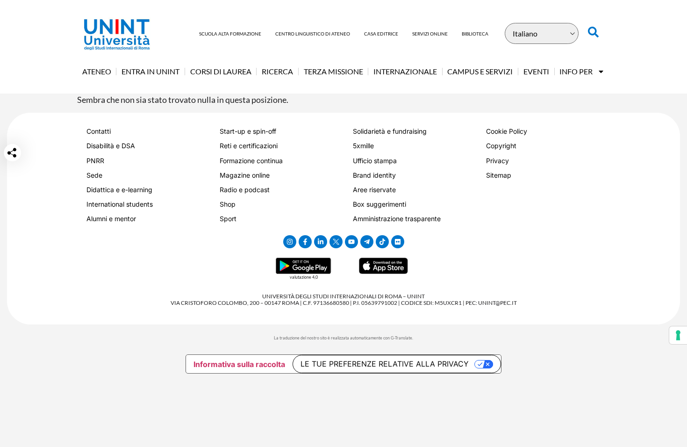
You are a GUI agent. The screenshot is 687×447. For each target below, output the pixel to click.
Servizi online (430, 33)
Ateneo (96, 71)
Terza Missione (333, 71)
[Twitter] (336, 241)
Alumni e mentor (111, 219)
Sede (94, 175)
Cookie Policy (506, 131)
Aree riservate (374, 190)
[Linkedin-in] (320, 241)
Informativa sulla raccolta (239, 364)
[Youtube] (351, 241)
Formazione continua (251, 161)
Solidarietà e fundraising (390, 131)
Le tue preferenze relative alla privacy (385, 363)
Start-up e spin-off (248, 131)
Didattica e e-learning (119, 190)
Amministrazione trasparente (397, 219)
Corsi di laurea (220, 71)
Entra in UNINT (150, 71)
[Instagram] (289, 241)
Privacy (497, 161)
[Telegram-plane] (366, 241)
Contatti (98, 131)
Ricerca (277, 71)
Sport (228, 219)
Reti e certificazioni (249, 146)
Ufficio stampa (375, 161)
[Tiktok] (382, 241)
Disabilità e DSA (110, 146)
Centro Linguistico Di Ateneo (312, 33)
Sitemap (498, 175)
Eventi (536, 71)
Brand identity (374, 175)
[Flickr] (397, 241)
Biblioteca (475, 33)
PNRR (95, 161)
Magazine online (245, 175)
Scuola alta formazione (230, 33)
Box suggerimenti (379, 204)
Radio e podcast (245, 190)
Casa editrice (381, 33)
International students (119, 204)
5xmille (363, 146)
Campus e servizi (480, 71)
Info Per (576, 71)
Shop (228, 204)
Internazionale (405, 71)
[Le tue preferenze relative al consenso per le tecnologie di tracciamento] (678, 335)
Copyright (501, 146)
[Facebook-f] (305, 241)
